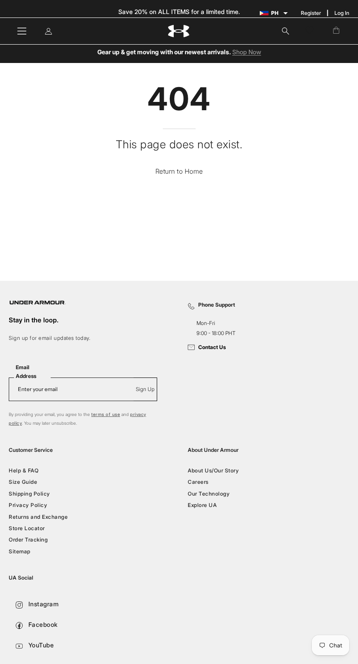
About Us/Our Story (213, 470)
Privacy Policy (28, 505)
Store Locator (27, 528)
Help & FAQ (23, 470)
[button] (285, 31)
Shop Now (246, 52)
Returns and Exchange (38, 516)
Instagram (42, 604)
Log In (341, 13)
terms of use (105, 414)
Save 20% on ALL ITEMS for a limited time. (179, 11)
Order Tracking (28, 539)
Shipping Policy (29, 493)
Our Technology (209, 493)
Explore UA (202, 505)
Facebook (42, 624)
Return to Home (179, 171)
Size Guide (23, 482)
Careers (198, 482)
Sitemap (20, 551)
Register (311, 13)
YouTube (40, 645)
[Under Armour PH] (179, 31)
